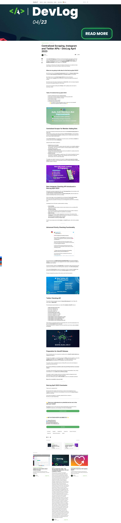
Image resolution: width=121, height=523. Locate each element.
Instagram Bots (40, 467)
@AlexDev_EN (56, 423)
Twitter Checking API (65, 61)
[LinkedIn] (1, 261)
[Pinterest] (1, 260)
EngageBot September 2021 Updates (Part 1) (79, 469)
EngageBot (54, 431)
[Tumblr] (1, 263)
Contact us (49, 406)
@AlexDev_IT (55, 422)
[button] (84, 2)
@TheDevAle (53, 420)
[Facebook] (1, 257)
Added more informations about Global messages (40, 469)
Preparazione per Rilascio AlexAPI (54, 100)
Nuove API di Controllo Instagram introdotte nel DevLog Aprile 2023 (60, 96)
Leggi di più (47, 475)
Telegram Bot (49, 433)
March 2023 (54, 302)
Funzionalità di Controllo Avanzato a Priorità (56, 97)
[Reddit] (1, 264)
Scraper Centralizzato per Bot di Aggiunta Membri (57, 95)
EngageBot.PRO (69, 60)
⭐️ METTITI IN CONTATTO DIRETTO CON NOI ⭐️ (59, 103)
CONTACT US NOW (62, 411)
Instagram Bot (66, 431)
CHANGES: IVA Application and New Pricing (55, 446)
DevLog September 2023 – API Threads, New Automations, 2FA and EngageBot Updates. (60, 470)
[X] (1, 258)
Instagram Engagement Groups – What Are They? (69, 446)
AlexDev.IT (35, 2)
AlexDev (45, 54)
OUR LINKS (63, 426)
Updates (63, 433)
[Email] (1, 265)
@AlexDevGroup (53, 421)
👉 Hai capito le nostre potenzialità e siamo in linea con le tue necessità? (63, 102)
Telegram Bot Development (56, 433)
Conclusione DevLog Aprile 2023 (54, 101)
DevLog (54, 58)
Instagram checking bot (73, 431)
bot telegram (49, 431)
